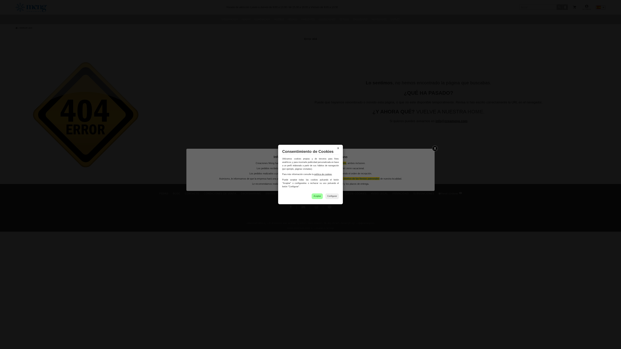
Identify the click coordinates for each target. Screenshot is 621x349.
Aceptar (317, 196)
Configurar (332, 196)
